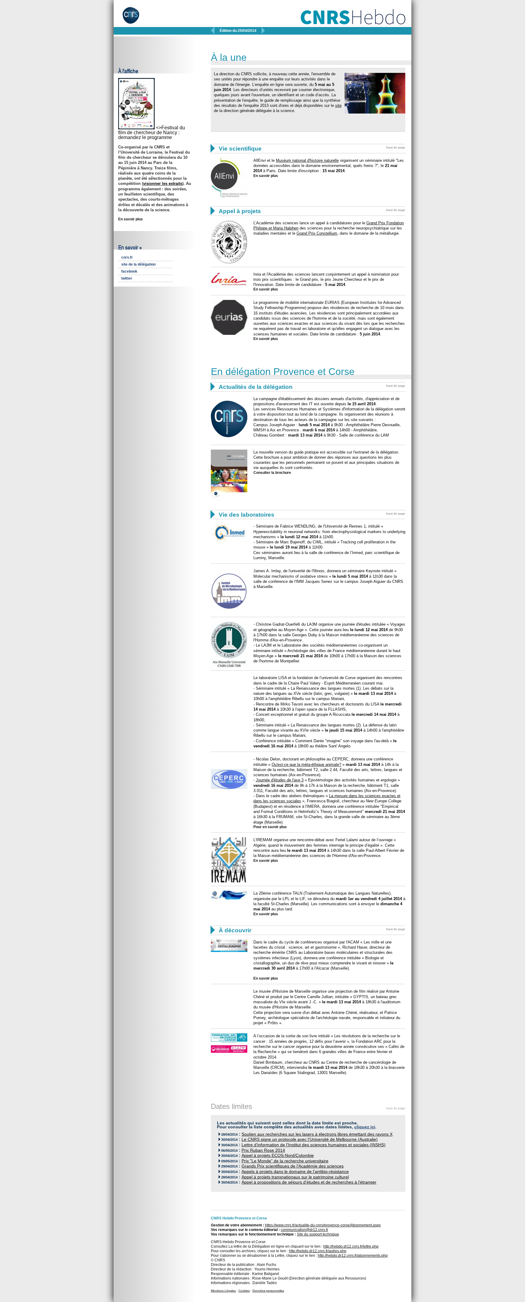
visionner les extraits (162, 183)
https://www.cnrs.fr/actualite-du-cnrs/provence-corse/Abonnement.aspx (323, 1225)
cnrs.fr (127, 257)
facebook (129, 271)
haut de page (395, 147)
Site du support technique (318, 1234)
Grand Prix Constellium (317, 233)
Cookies (244, 1290)
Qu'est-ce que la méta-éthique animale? (306, 764)
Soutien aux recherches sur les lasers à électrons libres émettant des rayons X (317, 1134)
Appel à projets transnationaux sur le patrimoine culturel (295, 1177)
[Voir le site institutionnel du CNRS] (136, 17)
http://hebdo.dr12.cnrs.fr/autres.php (317, 1251)
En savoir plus (130, 219)
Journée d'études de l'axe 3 (280, 780)
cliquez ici (364, 1127)
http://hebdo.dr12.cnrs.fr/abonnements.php (353, 1255)
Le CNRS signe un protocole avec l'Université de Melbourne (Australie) (310, 1139)
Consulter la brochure (272, 472)
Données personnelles (268, 1290)
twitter (126, 278)
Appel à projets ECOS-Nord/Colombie (278, 1155)
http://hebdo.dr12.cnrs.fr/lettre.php (351, 1246)
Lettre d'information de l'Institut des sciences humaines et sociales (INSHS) (314, 1145)
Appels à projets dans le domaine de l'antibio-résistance (295, 1171)
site (338, 105)
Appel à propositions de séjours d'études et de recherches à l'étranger (309, 1182)
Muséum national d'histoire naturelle (307, 160)
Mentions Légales (223, 1290)
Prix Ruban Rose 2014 (263, 1150)
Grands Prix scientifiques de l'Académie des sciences (293, 1166)
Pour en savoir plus (270, 827)
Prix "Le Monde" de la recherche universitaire (285, 1161)
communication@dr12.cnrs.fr (304, 1230)
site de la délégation (138, 264)
